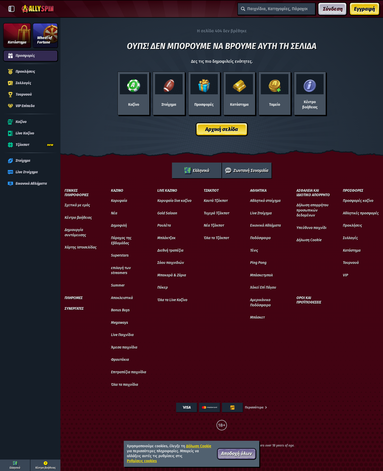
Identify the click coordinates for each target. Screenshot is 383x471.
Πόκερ (162, 287)
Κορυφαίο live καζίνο (174, 201)
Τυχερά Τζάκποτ (216, 213)
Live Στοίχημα (261, 213)
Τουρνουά (351, 263)
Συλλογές (350, 238)
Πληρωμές (74, 298)
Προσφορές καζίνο (358, 201)
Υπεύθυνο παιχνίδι (311, 228)
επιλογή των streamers (121, 270)
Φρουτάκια (120, 359)
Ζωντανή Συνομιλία (250, 170)
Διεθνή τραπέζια (170, 250)
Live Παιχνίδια (122, 335)
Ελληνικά (201, 170)
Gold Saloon (167, 213)
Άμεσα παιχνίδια (124, 347)
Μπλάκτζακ (166, 238)
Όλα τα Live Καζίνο (172, 300)
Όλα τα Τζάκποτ (216, 238)
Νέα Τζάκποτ (214, 225)
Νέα (114, 213)
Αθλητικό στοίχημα (265, 201)
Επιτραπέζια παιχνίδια (128, 372)
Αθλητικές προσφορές (361, 213)
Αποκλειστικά (122, 298)
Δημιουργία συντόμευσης (75, 232)
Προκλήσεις (352, 225)
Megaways (119, 322)
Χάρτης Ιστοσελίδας (81, 247)
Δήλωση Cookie (309, 240)
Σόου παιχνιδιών (170, 263)
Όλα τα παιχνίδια (124, 384)
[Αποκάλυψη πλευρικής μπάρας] (11, 9)
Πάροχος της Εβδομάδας (121, 240)
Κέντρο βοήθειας (78, 217)
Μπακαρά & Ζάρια (171, 275)
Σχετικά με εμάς (77, 205)
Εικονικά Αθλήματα (265, 225)
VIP (345, 275)
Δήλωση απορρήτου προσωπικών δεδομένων (312, 210)
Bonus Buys (120, 310)
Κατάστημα (352, 250)
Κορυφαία (119, 201)
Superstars (120, 255)
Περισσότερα (254, 407)
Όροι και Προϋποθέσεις (308, 300)
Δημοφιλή (119, 225)
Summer (118, 285)
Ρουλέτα (164, 225)
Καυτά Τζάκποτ (216, 201)
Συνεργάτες (74, 309)
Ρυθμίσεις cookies (142, 461)
